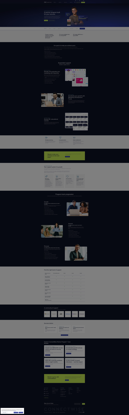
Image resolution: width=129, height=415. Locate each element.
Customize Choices (4, 412)
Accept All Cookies (21, 412)
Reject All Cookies (16, 412)
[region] (12, 411)
